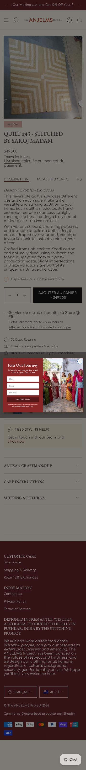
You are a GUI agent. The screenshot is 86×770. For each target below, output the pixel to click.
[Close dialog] (80, 361)
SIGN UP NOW (23, 399)
